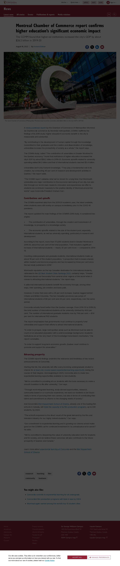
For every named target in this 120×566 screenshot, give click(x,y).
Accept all (77, 557)
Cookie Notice (49, 560)
